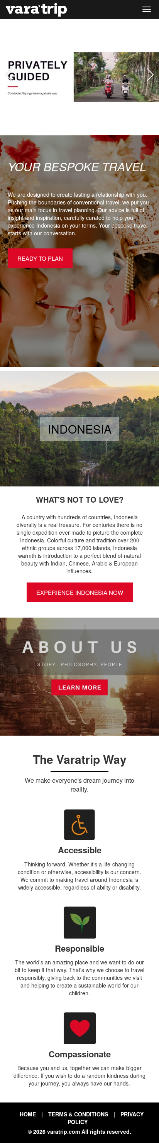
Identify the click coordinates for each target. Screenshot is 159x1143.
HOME (28, 1114)
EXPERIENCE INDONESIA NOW (79, 592)
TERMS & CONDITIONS (78, 1114)
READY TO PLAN (40, 258)
